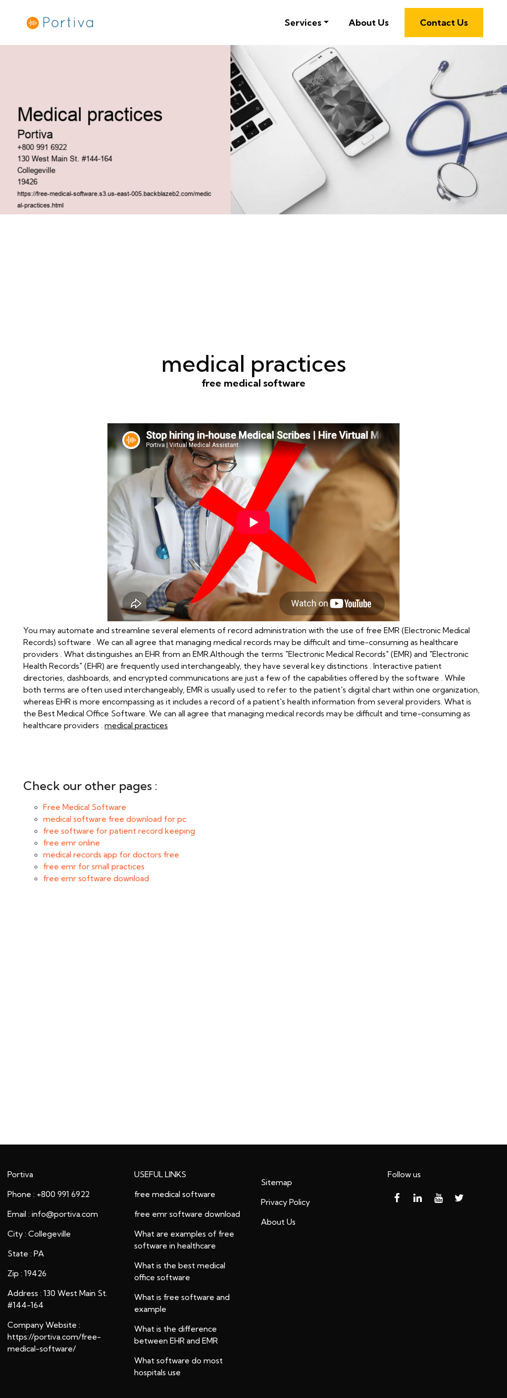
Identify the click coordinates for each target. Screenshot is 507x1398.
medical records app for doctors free (111, 854)
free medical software (174, 1194)
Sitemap (276, 1182)
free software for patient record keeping (119, 831)
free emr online (71, 843)
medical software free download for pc (114, 819)
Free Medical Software (84, 807)
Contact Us (444, 22)
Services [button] (303, 22)
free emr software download (96, 878)
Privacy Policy (285, 1202)
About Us (369, 22)
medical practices (136, 725)
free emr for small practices (94, 866)
